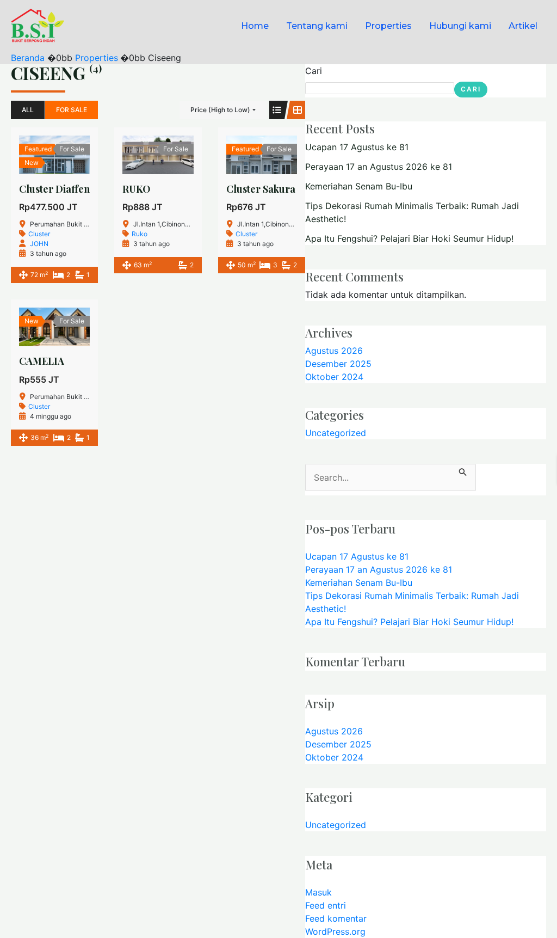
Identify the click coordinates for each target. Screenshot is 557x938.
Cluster (39, 234)
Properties (388, 26)
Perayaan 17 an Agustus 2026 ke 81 (378, 166)
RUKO (136, 188)
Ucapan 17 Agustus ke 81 (357, 147)
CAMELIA (41, 360)
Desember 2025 (338, 363)
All (28, 110)
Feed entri (325, 905)
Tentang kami (317, 26)
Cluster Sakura (260, 188)
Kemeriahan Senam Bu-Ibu (358, 186)
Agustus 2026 (334, 350)
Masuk (318, 892)
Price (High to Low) (220, 110)
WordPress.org (335, 931)
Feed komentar (336, 918)
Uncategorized (335, 432)
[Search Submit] (463, 470)
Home (255, 26)
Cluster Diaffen (54, 188)
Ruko (139, 234)
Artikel (523, 26)
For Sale (71, 110)
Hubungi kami (460, 26)
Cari (313, 70)
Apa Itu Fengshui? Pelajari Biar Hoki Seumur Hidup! (409, 238)
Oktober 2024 (334, 376)
